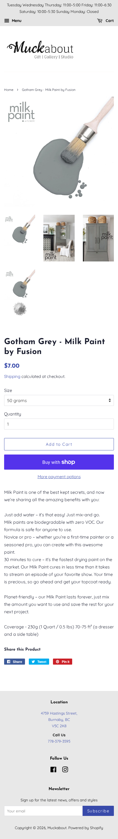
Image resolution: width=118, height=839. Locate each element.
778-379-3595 (59, 741)
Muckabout (57, 827)
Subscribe (98, 810)
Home (8, 90)
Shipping (12, 376)
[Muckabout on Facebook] (53, 770)
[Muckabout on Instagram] (65, 770)
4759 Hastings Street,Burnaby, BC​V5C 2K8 (59, 719)
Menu (16, 20)
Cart (109, 20)
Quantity (12, 414)
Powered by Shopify (85, 827)
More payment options (59, 476)
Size (8, 390)
